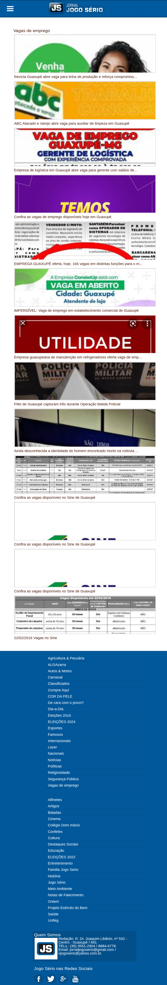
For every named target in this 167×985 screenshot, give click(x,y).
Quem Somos (47, 934)
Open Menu (10, 8)
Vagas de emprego (31, 30)
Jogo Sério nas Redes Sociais (63, 968)
